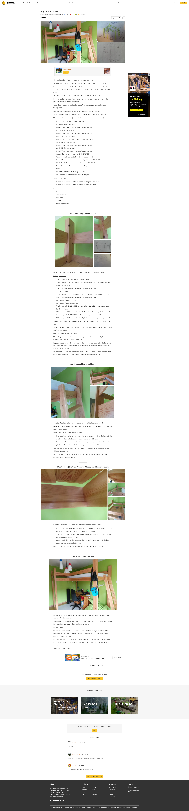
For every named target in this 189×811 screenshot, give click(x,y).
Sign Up (183, 3)
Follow (66, 72)
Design (84, 792)
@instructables (134, 787)
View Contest (117, 658)
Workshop (53, 14)
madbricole (45, 14)
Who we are (112, 797)
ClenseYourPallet (76, 754)
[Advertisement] (139, 95)
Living (93, 790)
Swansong (75, 765)
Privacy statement (80, 807)
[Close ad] (149, 74)
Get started (112, 790)
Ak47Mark (74, 742)
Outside (94, 792)
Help (110, 792)
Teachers (37, 3)
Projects (22, 3)
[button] (123, 17)
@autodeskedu (134, 791)
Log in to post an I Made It (94, 678)
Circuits (84, 787)
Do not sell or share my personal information (109, 807)
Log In (176, 3)
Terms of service (69, 807)
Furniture (60, 14)
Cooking (94, 787)
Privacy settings (91, 807)
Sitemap (111, 794)
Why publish (112, 787)
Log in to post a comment (94, 776)
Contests (29, 3)
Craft (83, 794)
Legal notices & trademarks (130, 807)
